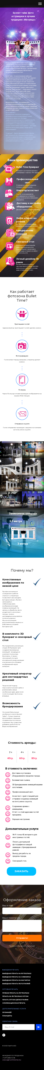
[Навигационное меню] (40, 4)
